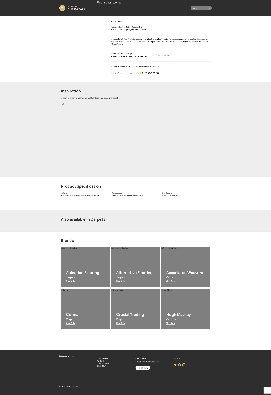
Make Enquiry (118, 73)
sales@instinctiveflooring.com (147, 362)
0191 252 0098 (76, 9)
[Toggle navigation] (62, 8)
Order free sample (163, 55)
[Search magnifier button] (209, 8)
